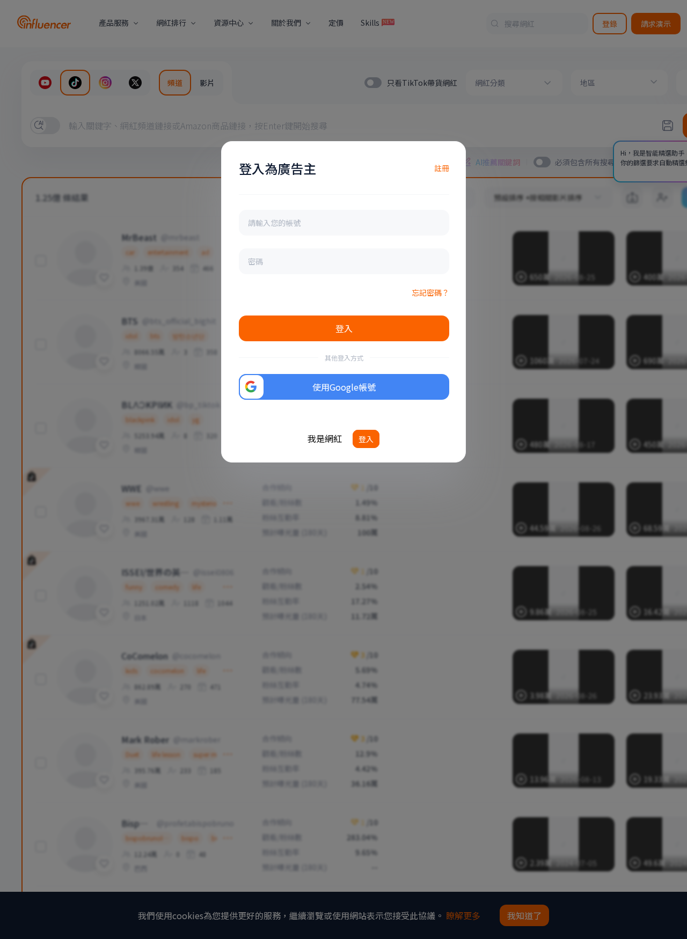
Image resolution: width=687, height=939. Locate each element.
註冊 (441, 168)
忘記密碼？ (430, 292)
